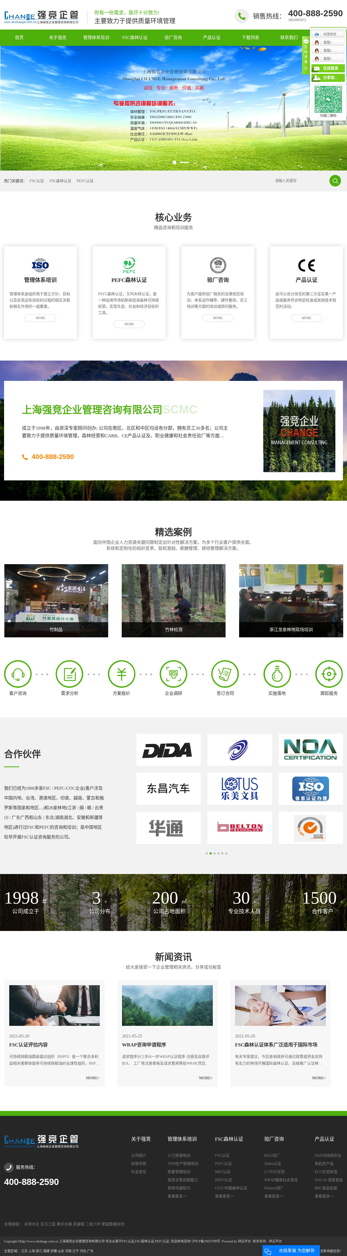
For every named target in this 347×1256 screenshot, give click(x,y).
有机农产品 (324, 1164)
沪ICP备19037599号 (206, 1241)
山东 (61, 1251)
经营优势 (138, 1164)
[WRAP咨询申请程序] (167, 1005)
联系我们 (289, 37)
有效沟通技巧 (179, 1188)
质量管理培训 (179, 1172)
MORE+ (93, 1078)
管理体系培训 (96, 37)
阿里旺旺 (329, 34)
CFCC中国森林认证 (231, 1188)
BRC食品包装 (326, 1188)
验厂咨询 (173, 37)
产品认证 (211, 37)
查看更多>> (177, 1196)
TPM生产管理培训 (183, 1164)
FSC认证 (37, 181)
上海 (31, 1251)
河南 (68, 1251)
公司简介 (138, 1156)
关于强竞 (57, 37)
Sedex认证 (272, 1164)
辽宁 (75, 1251)
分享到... (330, 78)
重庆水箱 (64, 1224)
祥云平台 (244, 1241)
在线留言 (330, 68)
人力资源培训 (179, 1156)
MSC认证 (222, 1172)
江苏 (24, 1251)
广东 (90, 1251)
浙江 (39, 1251)
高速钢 (78, 1224)
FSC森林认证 (134, 37)
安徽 (53, 1251)
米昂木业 (31, 1224)
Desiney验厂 (274, 1188)
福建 (46, 1251)
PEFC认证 (85, 181)
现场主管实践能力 (183, 1180)
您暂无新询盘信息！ (328, 1251)
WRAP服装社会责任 (281, 1180)
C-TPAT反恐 (274, 1172)
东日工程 (48, 1224)
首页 (19, 37)
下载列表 (250, 37)
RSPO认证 (223, 1180)
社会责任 (138, 1172)
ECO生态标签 (326, 1172)
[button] (144, 162)
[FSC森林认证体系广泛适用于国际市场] (280, 1005)
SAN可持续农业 (328, 1156)
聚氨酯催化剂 (113, 1224)
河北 (83, 1251)
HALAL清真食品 (329, 1180)
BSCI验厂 (272, 1156)
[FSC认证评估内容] (54, 1005)
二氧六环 (93, 1224)
